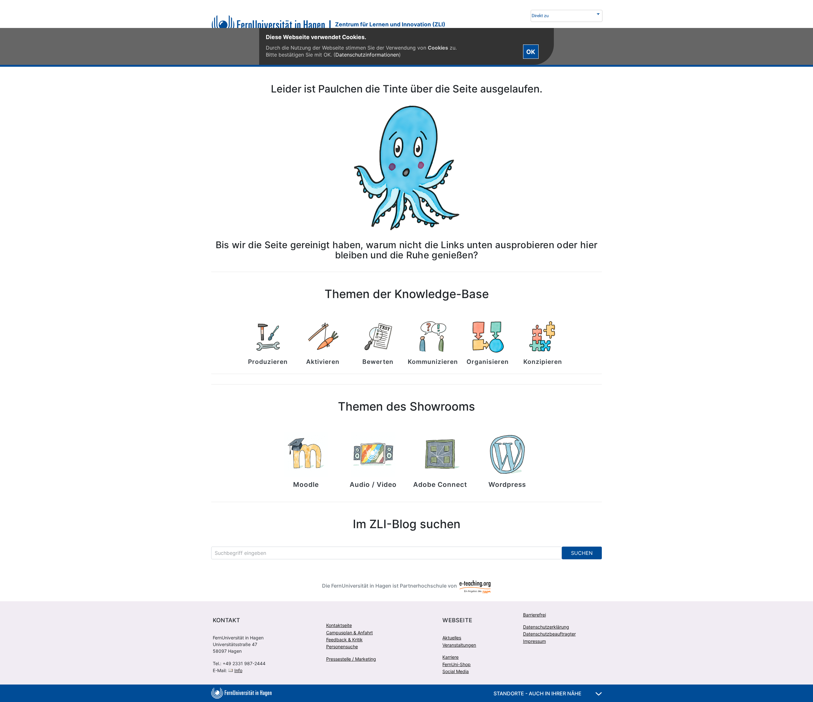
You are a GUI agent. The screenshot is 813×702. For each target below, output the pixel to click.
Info (238, 670)
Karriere (450, 657)
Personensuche (342, 646)
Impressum (534, 641)
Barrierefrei (534, 614)
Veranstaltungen (459, 645)
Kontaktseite (339, 625)
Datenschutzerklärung (546, 627)
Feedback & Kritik (344, 639)
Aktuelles (451, 637)
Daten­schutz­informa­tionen (367, 54)
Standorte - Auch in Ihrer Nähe (538, 693)
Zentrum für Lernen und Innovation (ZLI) (390, 24)
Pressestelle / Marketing (351, 659)
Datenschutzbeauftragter (549, 634)
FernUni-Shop (456, 664)
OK (530, 51)
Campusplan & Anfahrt (349, 632)
